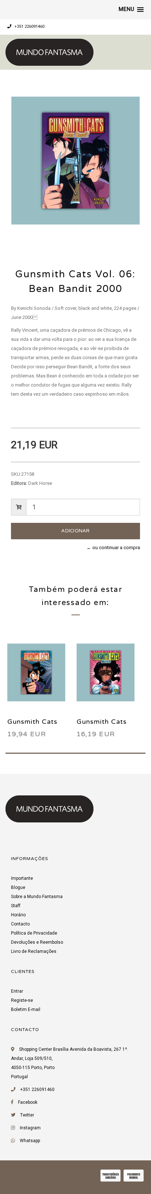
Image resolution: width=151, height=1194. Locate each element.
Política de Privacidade (34, 933)
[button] (131, 9)
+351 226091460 (28, 26)
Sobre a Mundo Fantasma (37, 896)
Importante (22, 878)
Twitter (27, 1115)
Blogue (18, 887)
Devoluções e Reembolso (37, 942)
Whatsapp (30, 1140)
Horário (18, 914)
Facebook (27, 1102)
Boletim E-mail (25, 1009)
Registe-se (22, 1000)
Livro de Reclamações (33, 951)
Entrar (17, 991)
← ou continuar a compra (113, 547)
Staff (16, 905)
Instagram (30, 1127)
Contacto (20, 924)
